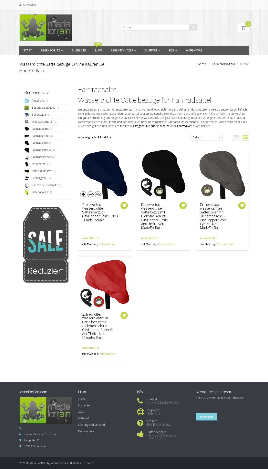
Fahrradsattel (223, 64)
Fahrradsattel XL (42, 150)
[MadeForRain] (45, 26)
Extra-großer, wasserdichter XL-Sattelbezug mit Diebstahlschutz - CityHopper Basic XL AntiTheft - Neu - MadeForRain (98, 326)
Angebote (38, 100)
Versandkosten (107, 244)
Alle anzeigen (40, 283)
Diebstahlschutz (42, 121)
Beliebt (197, 137)
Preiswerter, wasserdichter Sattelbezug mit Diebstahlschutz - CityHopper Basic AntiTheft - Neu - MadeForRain (154, 216)
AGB (81, 412)
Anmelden (206, 417)
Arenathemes (59, 463)
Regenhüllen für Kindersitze (152, 126)
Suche (82, 399)
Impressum (85, 405)
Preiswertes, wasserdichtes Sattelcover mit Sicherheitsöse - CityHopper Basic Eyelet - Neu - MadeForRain (213, 216)
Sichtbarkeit (39, 192)
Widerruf (83, 418)
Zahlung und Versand (91, 425)
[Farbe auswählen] (124, 205)
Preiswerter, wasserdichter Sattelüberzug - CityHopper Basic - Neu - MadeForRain (100, 212)
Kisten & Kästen (42, 171)
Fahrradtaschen (41, 157)
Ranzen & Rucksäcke (45, 185)
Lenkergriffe (39, 178)
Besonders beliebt (43, 107)
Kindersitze (39, 164)
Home (202, 64)
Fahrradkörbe (40, 136)
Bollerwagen (39, 114)
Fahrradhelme (40, 129)
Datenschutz (86, 431)
